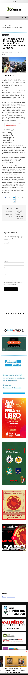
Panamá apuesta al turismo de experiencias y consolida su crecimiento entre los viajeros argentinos (15, 670)
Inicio (3, 26)
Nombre (6, 261)
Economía (6, 35)
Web (5, 274)
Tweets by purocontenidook (8, 597)
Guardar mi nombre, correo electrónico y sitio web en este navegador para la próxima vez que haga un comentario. (13, 282)
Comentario (7, 243)
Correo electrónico (8, 268)
